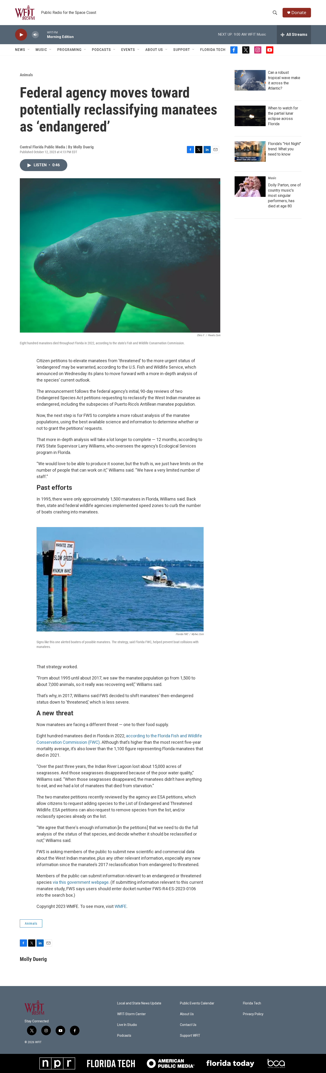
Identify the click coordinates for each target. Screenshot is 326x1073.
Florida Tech (213, 50)
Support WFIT (190, 1035)
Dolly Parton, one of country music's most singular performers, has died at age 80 (284, 195)
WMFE (120, 906)
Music (41, 50)
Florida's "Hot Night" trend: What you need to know (284, 148)
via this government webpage (81, 882)
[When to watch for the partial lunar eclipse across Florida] (250, 116)
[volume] (35, 34)
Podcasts (101, 50)
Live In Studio (127, 1025)
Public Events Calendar (197, 1003)
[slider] (43, 34)
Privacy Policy (253, 1014)
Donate (298, 12)
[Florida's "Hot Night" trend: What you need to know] (250, 151)
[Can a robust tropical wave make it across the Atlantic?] (250, 80)
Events (128, 50)
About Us (154, 50)
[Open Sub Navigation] (29, 50)
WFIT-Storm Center (131, 1014)
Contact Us (188, 1025)
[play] (21, 35)
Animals (26, 74)
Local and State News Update (139, 1003)
